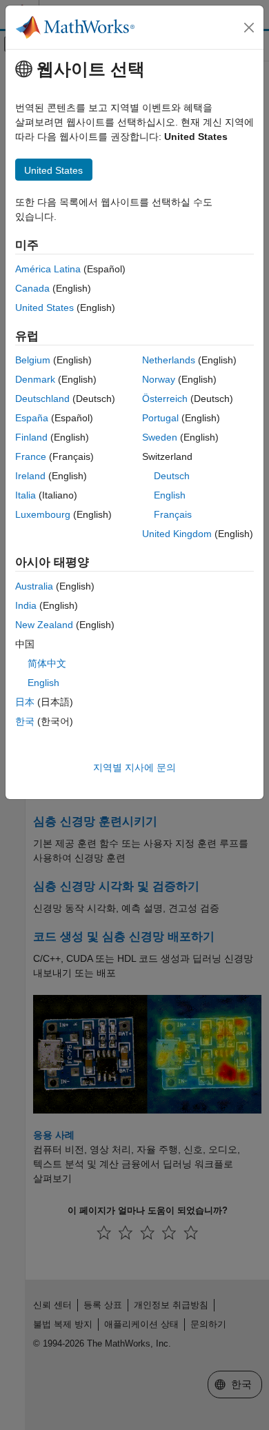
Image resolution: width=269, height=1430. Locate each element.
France (30, 456)
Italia (25, 495)
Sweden (159, 437)
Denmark (35, 379)
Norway (158, 379)
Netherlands (168, 359)
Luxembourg (42, 514)
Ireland (30, 475)
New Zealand (44, 624)
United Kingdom (177, 533)
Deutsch (172, 475)
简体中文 (47, 663)
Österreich (165, 398)
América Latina (48, 268)
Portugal (160, 417)
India (26, 605)
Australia (34, 586)
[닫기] (249, 27)
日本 (24, 701)
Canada (32, 288)
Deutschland (42, 398)
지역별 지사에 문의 (134, 767)
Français (173, 514)
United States (44, 307)
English (170, 495)
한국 (24, 721)
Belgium (32, 359)
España (31, 417)
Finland (31, 437)
